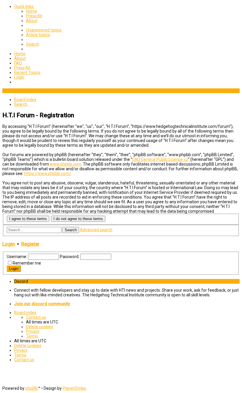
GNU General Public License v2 (160, 159)
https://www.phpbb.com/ (47, 173)
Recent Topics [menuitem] (27, 72)
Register (30, 244)
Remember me (27, 263)
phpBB (31, 388)
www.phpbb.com (65, 164)
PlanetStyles (74, 388)
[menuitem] (31, 11)
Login (8, 244)
